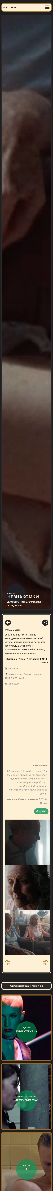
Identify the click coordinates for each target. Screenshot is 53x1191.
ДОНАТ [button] (42, 811)
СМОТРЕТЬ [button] (25, 1054)
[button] (8, 623)
